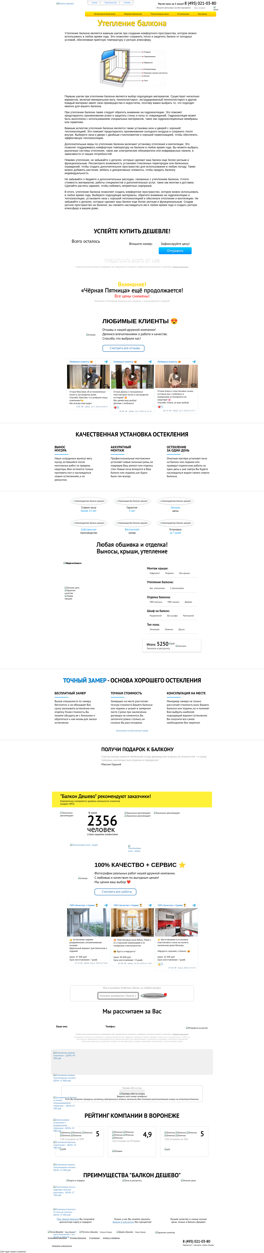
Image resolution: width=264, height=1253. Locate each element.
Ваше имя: (62, 1026)
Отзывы (127, 2)
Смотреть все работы (117, 892)
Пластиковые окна (160, 14)
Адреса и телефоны (111, 1238)
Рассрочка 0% (111, 2)
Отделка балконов (133, 14)
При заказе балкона (68, 1219)
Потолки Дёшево (106, 1232)
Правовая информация (62, 1246)
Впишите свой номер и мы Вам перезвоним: (173, 8)
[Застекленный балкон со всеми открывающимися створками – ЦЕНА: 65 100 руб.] (65, 1103)
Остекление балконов (104, 14)
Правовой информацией (180, 267)
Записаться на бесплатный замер (132, 730)
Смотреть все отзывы (125, 348)
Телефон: (111, 1026)
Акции (94, 2)
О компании (183, 14)
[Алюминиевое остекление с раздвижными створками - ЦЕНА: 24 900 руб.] (65, 1125)
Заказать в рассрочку (158, 648)
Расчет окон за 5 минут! (171, 3)
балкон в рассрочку (123, 1222)
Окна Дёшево (70, 1232)
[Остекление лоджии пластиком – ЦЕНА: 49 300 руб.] (65, 1055)
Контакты (202, 14)
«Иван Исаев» (208, 1245)
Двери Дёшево (140, 1232)
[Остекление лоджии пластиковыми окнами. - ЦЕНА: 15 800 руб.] (65, 1078)
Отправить (175, 251)
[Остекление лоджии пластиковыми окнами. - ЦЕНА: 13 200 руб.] (65, 1167)
